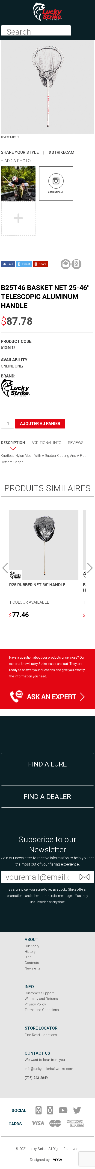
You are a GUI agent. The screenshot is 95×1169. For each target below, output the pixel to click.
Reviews (75, 443)
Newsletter (33, 968)
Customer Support (39, 993)
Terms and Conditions (42, 1010)
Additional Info (46, 443)
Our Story (32, 946)
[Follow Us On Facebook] (39, 1112)
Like (10, 264)
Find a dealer (47, 796)
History (30, 952)
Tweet (25, 264)
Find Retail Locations (41, 1035)
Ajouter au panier (40, 423)
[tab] (14, 446)
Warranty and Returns (41, 999)
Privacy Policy (35, 1004)
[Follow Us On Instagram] (50, 1112)
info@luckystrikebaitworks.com (49, 1069)
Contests (32, 963)
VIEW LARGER (11, 137)
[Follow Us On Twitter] (77, 1112)
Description (13, 443)
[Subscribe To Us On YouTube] (63, 1112)
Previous (5, 567)
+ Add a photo (16, 160)
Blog (28, 957)
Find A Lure (47, 764)
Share (42, 264)
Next (90, 567)
